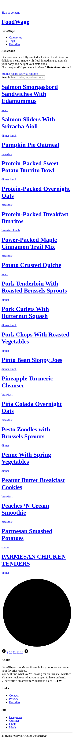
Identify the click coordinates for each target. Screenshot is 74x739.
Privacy (13, 699)
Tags (12, 40)
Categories (15, 37)
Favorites (14, 44)
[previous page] (4, 652)
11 (14, 652)
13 (21, 652)
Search (6, 77)
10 (10, 652)
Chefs (12, 724)
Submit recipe (10, 73)
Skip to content (11, 12)
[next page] (26, 652)
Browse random (28, 73)
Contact (13, 695)
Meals (12, 727)
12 (18, 652)
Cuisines (14, 720)
